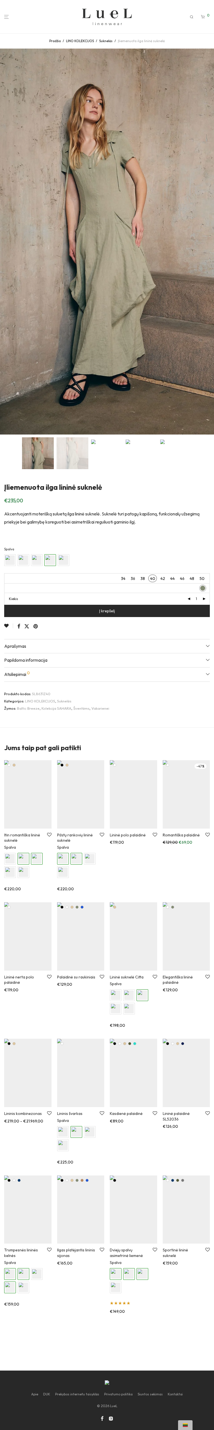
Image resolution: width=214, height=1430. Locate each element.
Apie (34, 1394)
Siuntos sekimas (150, 1394)
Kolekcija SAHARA (56, 708)
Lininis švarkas (69, 1113)
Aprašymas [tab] (15, 646)
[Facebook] (102, 1418)
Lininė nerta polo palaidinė (19, 980)
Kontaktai (175, 1394)
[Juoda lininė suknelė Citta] (115, 995)
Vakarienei (100, 708)
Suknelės (106, 41)
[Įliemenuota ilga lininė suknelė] (23, 560)
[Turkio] (134, 1043)
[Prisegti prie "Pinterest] (35, 626)
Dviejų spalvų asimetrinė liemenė (126, 1252)
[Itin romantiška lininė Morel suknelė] (10, 872)
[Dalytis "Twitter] (26, 626)
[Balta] (9, 765)
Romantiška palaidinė (181, 835)
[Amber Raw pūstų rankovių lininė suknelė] (89, 858)
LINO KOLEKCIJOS (80, 41)
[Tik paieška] (192, 17)
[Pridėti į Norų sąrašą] (8, 625)
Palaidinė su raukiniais (76, 977)
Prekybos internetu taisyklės (77, 1394)
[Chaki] (129, 1043)
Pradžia (55, 41)
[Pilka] (182, 1180)
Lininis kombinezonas (23, 1113)
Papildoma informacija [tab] (25, 660)
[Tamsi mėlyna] (182, 1043)
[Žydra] (82, 907)
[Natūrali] (14, 765)
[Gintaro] (82, 1180)
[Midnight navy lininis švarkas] (89, 1132)
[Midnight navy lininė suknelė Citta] (115, 1008)
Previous (5, 241)
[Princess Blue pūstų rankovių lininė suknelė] (63, 872)
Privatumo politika (118, 1394)
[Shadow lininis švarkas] (63, 1145)
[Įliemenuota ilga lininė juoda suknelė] (10, 560)
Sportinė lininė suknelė (175, 1252)
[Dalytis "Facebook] (18, 626)
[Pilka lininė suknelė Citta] (129, 1008)
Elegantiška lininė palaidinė (178, 980)
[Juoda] (62, 765)
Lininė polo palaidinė (128, 835)
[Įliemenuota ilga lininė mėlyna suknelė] (37, 560)
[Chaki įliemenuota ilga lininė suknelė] (63, 560)
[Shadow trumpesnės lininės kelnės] (23, 1287)
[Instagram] (110, 1418)
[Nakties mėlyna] (19, 1180)
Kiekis (13, 599)
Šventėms (81, 708)
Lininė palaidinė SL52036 (176, 1116)
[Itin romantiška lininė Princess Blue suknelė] (23, 872)
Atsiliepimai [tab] (17, 673)
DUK (46, 1394)
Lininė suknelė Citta (127, 977)
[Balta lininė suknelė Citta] (129, 995)
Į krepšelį (107, 610)
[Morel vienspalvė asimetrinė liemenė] (115, 1287)
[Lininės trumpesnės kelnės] (37, 1274)
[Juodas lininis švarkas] (63, 1132)
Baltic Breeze (28, 708)
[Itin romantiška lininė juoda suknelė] (10, 858)
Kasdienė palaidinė (126, 1113)
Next (209, 241)
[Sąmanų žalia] (77, 907)
